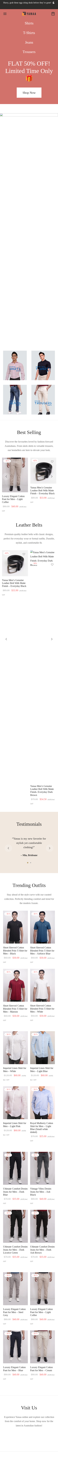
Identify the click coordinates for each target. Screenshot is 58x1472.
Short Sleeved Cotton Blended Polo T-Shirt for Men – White (42, 1008)
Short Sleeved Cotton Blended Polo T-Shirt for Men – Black (15, 950)
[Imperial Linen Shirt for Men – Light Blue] (42, 1047)
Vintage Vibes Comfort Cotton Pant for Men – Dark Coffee (41, 499)
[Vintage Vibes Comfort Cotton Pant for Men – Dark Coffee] (43, 475)
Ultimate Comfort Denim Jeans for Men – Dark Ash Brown (42, 1250)
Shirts (29, 23)
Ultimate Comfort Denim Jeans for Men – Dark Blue (15, 1191)
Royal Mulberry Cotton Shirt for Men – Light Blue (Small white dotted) (41, 1128)
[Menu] (5, 14)
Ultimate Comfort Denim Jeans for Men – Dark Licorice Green (15, 1250)
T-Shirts (29, 33)
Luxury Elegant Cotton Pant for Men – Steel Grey (14, 1312)
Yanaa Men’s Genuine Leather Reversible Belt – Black (14, 583)
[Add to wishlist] (24, 462)
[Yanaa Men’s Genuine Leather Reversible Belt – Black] (15, 563)
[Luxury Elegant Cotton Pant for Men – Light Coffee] (42, 1288)
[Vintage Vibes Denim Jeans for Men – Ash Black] (42, 1168)
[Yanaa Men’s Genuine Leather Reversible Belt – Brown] (43, 563)
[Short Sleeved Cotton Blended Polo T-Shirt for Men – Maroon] (15, 985)
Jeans (29, 42)
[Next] (52, 476)
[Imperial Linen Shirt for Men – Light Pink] (15, 475)
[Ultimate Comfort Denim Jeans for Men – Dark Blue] (15, 1168)
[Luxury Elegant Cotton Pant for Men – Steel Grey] (15, 1288)
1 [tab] (27, 862)
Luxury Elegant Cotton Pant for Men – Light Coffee (41, 1312)
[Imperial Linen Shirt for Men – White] (15, 1047)
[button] (29, 93)
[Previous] (6, 476)
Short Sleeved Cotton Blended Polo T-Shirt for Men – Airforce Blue (42, 950)
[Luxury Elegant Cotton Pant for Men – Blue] (15, 1346)
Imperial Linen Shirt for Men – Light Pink (14, 1125)
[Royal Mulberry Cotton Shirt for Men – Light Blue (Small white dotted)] (42, 1102)
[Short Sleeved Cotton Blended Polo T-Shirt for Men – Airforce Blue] (42, 927)
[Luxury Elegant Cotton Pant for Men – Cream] (42, 1346)
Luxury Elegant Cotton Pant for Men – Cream (41, 1369)
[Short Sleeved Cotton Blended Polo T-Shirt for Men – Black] (15, 927)
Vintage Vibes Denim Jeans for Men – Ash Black (40, 1191)
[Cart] (53, 14)
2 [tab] (30, 862)
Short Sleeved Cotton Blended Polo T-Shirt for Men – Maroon (15, 1008)
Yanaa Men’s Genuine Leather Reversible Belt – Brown (42, 583)
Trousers (29, 52)
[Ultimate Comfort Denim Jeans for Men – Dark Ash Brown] (42, 1226)
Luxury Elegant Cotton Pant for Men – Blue (14, 1369)
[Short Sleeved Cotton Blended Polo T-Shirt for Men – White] (42, 985)
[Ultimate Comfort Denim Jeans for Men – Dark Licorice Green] (15, 1226)
